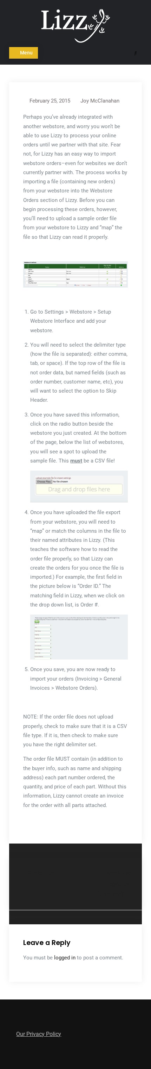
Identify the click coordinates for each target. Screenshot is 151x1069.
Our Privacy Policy (38, 1034)
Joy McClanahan (99, 101)
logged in (65, 958)
